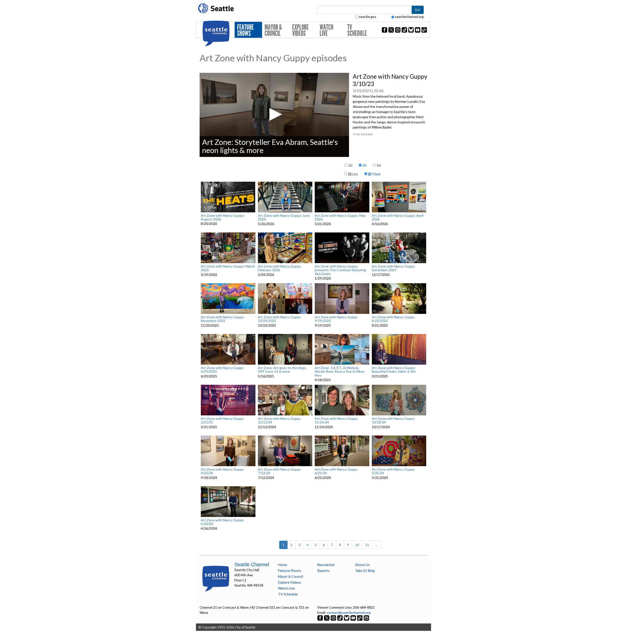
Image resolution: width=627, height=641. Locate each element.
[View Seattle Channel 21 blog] (360, 617)
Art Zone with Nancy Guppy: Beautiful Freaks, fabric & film (394, 369)
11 (367, 545)
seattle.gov (367, 16)
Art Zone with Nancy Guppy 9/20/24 (222, 471)
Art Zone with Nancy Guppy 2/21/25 (222, 420)
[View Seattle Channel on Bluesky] (347, 617)
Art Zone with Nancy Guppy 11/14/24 (336, 420)
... (376, 545)
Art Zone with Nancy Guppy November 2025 (222, 319)
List (354, 174)
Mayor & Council (273, 30)
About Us (362, 565)
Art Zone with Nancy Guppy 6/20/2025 (222, 369)
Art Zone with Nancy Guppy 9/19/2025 (336, 319)
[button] (274, 114)
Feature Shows (245, 30)
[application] (274, 115)
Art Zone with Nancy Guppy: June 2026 (284, 217)
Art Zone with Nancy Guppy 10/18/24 (393, 420)
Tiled (375, 174)
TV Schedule (357, 30)
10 (350, 165)
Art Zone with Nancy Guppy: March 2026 (228, 268)
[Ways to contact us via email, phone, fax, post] (366, 617)
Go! (418, 10)
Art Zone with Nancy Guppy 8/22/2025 (393, 319)
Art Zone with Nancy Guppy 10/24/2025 (279, 319)
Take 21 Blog (365, 570)
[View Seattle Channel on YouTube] (353, 617)
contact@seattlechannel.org (349, 612)
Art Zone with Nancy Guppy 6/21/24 (336, 471)
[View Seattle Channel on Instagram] (333, 617)
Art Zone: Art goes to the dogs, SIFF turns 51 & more (282, 369)
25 (364, 165)
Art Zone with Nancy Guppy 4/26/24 (222, 522)
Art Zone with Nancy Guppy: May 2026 (340, 217)
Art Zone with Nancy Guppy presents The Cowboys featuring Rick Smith (340, 270)
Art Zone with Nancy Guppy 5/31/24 (393, 471)
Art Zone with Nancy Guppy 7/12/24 (279, 471)
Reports (323, 570)
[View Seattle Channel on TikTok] (340, 617)
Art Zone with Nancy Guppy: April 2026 (397, 217)
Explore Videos (300, 30)
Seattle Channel (251, 564)
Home (282, 565)
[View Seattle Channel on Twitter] (327, 617)
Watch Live (326, 30)
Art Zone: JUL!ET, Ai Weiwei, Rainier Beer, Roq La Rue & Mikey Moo (340, 371)
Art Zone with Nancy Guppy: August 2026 (223, 217)
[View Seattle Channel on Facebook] (320, 617)
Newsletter (326, 565)
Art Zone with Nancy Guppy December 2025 (393, 268)
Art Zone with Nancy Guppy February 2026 (279, 268)
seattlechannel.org (409, 16)
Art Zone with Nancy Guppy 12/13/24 (279, 420)
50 (379, 165)
